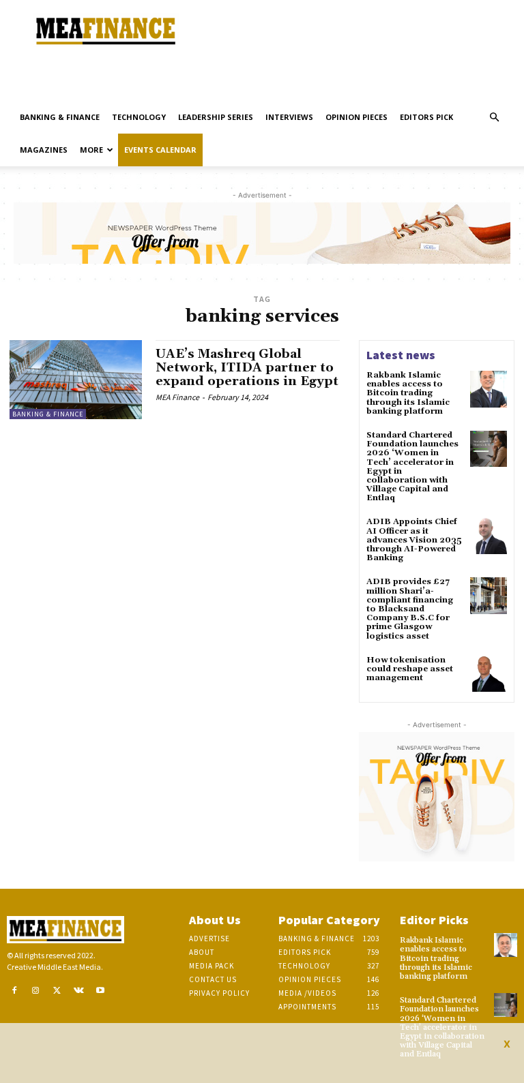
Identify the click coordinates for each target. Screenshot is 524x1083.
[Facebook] (14, 990)
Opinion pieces (356, 117)
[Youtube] (100, 990)
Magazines (44, 149)
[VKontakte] (79, 990)
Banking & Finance (60, 117)
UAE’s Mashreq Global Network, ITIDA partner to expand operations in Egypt (247, 367)
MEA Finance (177, 397)
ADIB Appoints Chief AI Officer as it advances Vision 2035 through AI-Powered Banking (414, 540)
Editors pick (426, 117)
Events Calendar (160, 149)
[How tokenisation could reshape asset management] (488, 674)
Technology (139, 117)
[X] (57, 990)
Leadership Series (215, 117)
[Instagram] (36, 990)
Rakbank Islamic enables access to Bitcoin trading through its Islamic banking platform (408, 393)
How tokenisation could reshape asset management (409, 669)
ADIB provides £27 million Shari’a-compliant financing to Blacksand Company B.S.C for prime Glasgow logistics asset (409, 609)
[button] (494, 117)
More (91, 149)
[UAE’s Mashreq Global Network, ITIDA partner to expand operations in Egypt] (76, 379)
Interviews (289, 117)
